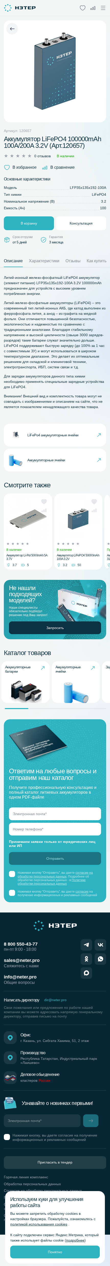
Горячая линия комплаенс (26, 1177)
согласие (82, 891)
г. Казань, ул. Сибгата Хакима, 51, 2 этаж (54, 1041)
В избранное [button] (25, 167)
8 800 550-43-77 (21, 944)
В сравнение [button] (62, 167)
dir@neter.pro (55, 1000)
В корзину (29, 223)
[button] (44, 502)
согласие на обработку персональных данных (55, 874)
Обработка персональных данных (32, 1184)
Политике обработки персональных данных (52, 881)
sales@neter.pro (22, 960)
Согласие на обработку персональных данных (43, 1191)
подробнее (75, 1240)
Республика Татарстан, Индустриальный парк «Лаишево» (58, 1060)
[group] (25, 682)
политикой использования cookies (38, 1224)
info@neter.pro (20, 977)
